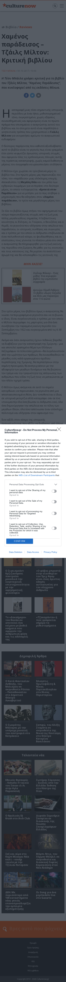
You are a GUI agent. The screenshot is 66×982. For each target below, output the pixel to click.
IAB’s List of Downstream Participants (37, 475)
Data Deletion (15, 552)
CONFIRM (19, 541)
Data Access (33, 552)
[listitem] (33, 484)
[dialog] (33, 491)
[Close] (60, 430)
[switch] (54, 491)
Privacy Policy (50, 552)
